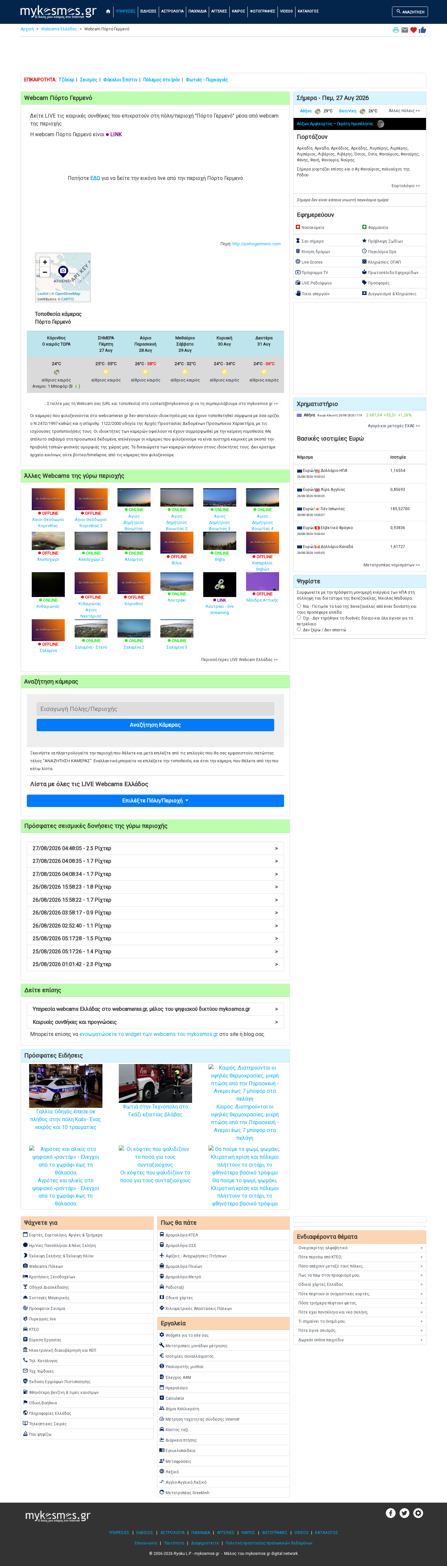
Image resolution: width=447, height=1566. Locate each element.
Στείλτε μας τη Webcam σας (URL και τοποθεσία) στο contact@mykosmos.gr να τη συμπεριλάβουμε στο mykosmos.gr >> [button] (162, 403)
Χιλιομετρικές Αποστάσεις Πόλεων (195, 1308)
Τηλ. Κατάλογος (40, 1360)
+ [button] (45, 262)
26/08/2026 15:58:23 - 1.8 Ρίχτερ (155, 887)
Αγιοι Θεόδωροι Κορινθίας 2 (91, 519)
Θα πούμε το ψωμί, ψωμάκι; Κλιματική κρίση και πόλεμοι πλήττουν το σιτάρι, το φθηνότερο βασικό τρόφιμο (245, 1192)
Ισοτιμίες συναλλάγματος (186, 1356)
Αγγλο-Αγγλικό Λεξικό (182, 1482)
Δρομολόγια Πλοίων (180, 1266)
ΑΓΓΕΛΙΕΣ (219, 11)
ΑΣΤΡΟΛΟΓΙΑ (172, 11)
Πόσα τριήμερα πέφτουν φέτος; (360, 1303)
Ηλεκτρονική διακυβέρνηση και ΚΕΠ (59, 1350)
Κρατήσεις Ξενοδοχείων (49, 1276)
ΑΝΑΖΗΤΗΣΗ (410, 11)
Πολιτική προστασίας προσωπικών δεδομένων (269, 1543)
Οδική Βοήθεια (40, 1402)
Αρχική (27, 29)
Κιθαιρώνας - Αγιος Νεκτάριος (91, 606)
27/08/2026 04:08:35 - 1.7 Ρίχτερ (155, 861)
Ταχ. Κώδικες (38, 1371)
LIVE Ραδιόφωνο (313, 282)
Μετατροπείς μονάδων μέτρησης (193, 1345)
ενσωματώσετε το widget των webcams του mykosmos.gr (149, 1034)
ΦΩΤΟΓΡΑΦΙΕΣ (262, 11)
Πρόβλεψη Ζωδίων (382, 241)
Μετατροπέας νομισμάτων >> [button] (392, 565)
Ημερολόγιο (173, 1387)
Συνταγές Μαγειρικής (46, 1297)
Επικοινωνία (146, 1543)
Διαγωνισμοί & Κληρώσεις (389, 293)
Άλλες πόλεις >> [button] (404, 110)
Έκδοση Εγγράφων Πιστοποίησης (57, 1381)
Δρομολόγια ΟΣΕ (177, 1245)
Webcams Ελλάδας (59, 29)
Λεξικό (169, 1471)
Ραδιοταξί (171, 1287)
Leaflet (43, 293)
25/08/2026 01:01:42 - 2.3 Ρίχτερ (155, 964)
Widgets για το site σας (184, 1335)
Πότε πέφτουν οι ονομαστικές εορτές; (360, 1294)
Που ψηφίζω (37, 1434)
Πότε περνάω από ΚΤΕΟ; (360, 1257)
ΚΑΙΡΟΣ (238, 11)
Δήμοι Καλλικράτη (179, 1408)
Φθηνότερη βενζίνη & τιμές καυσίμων (61, 1392)
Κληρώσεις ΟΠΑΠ (381, 262)
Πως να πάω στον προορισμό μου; (360, 1275)
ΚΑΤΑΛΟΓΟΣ (308, 11)
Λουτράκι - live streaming (220, 606)
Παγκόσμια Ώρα (379, 251)
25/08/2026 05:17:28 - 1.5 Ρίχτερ (155, 938)
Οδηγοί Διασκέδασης (46, 1287)
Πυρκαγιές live (39, 1318)
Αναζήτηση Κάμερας (155, 724)
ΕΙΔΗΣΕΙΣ (148, 11)
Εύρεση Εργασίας (42, 1339)
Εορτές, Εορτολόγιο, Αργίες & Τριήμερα (62, 1234)
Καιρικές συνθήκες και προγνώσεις (155, 1022)
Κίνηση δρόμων (312, 251)
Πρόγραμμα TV (311, 272)
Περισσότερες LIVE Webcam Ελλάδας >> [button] (239, 659)
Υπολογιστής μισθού (181, 1366)
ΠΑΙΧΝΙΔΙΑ (197, 11)
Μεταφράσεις (175, 1461)
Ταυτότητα (174, 1543)
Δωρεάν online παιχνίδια (360, 1340)
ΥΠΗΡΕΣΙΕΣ (125, 11)
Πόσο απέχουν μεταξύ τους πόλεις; (360, 1266)
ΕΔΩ (95, 178)
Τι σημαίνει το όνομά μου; (360, 1321)
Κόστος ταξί (173, 1429)
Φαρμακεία (375, 227)
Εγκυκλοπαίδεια (177, 1450)
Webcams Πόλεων (43, 1266)
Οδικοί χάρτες (176, 1297)
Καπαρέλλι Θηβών (262, 563)
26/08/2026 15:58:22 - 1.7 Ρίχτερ (155, 900)
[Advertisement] (223, 56)
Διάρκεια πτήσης (178, 1440)
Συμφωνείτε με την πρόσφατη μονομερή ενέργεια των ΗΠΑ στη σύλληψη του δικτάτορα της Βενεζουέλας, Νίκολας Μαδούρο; (356, 595)
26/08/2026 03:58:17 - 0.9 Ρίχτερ (155, 913)
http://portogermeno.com (256, 243)
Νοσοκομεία (309, 227)
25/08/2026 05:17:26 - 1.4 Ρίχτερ (155, 951)
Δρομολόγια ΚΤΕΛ (178, 1234)
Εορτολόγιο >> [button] (406, 186)
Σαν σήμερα (309, 241)
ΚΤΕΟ (31, 1329)
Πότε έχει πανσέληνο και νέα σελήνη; (360, 1312)
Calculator (171, 1398)
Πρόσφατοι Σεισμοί (44, 1308)
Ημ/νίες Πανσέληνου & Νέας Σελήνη (59, 1245)
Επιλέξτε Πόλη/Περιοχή (153, 800)
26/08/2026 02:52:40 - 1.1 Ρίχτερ (155, 926)
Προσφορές (376, 282)
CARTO (67, 298)
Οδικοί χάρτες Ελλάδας (360, 1284)
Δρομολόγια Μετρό (180, 1276)
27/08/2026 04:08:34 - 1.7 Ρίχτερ (155, 874)
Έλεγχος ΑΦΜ (175, 1377)
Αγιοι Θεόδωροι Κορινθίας (48, 519)
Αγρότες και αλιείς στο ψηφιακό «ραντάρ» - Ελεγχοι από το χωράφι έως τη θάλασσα (65, 1192)
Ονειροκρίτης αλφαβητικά (360, 1248)
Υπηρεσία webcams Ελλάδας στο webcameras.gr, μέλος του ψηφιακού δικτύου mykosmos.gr (155, 1009)
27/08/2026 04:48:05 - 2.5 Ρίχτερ (155, 848)
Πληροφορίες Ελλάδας (47, 1413)
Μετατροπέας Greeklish (184, 1492)
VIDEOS (286, 11)
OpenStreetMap (67, 293)
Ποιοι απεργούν (312, 293)
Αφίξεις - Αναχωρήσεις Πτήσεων (193, 1255)
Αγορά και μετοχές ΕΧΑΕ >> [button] (394, 426)
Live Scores (309, 262)
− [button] (45, 272)
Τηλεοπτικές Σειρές (45, 1423)
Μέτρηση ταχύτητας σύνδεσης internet (199, 1419)
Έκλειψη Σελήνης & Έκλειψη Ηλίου (58, 1255)
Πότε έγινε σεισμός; (360, 1330)
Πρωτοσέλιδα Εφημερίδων (390, 272)
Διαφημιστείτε (205, 1543)
